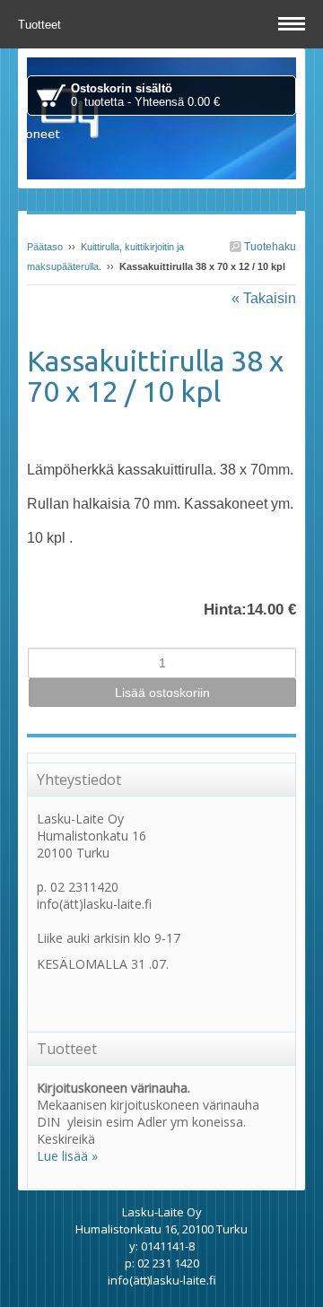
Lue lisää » (67, 1155)
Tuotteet (41, 24)
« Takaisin (263, 298)
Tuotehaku (268, 246)
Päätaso (45, 246)
